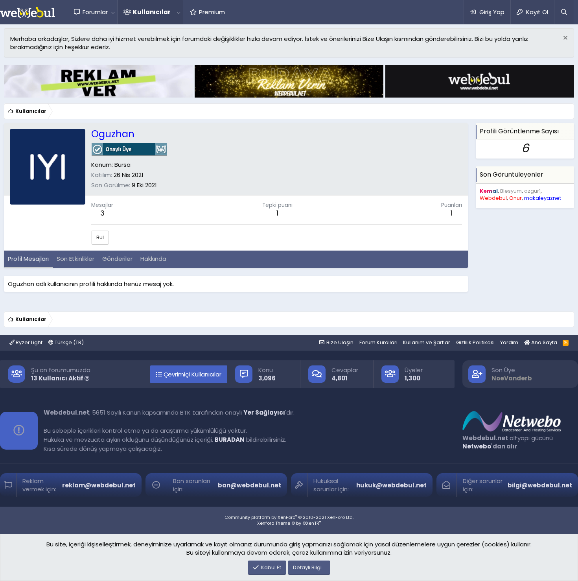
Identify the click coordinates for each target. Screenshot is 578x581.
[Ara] (564, 12)
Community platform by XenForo (289, 517)
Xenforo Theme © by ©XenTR (289, 523)
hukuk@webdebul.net (391, 485)
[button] (113, 12)
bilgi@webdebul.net (540, 485)
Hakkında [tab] (153, 259)
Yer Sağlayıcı (264, 412)
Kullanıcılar (152, 12)
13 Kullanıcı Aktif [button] (58, 378)
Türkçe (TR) (68, 342)
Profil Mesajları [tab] (28, 259)
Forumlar (95, 12)
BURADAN (230, 439)
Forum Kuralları (378, 342)
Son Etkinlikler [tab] (75, 259)
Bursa (122, 164)
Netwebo (476, 446)
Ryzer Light (28, 342)
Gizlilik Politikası (475, 342)
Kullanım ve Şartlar (426, 342)
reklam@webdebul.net (99, 485)
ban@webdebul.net (249, 485)
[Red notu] (564, 39)
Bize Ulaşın (339, 342)
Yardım (509, 342)
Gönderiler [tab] (117, 259)
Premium (212, 12)
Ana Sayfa (543, 342)
